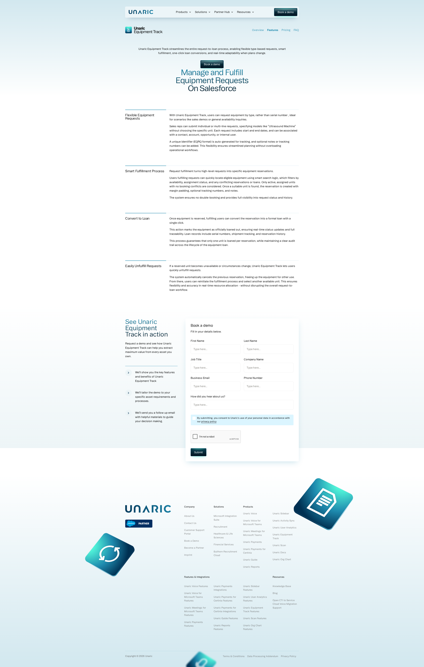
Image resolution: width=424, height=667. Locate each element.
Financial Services (224, 544)
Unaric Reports (251, 566)
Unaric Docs (279, 552)
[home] (141, 12)
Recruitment (220, 526)
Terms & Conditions (234, 656)
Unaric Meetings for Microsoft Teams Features (195, 611)
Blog (275, 593)
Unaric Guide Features (226, 618)
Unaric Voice (250, 513)
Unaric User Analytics (284, 527)
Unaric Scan (279, 545)
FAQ (296, 29)
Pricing (286, 29)
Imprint (188, 555)
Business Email (200, 377)
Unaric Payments (252, 542)
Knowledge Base (282, 586)
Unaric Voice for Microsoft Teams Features (193, 597)
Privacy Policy (288, 656)
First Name (197, 340)
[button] (182, 12)
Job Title (196, 359)
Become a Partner (194, 547)
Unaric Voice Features (196, 586)
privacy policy (208, 421)
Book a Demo (191, 540)
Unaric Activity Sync (284, 520)
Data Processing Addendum (262, 656)
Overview (258, 29)
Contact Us (190, 523)
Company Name (254, 359)
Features (272, 29)
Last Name (250, 340)
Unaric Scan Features (254, 618)
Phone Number (253, 377)
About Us (189, 516)
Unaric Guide (250, 559)
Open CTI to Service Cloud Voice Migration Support (285, 604)
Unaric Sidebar (281, 513)
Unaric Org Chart (282, 559)
